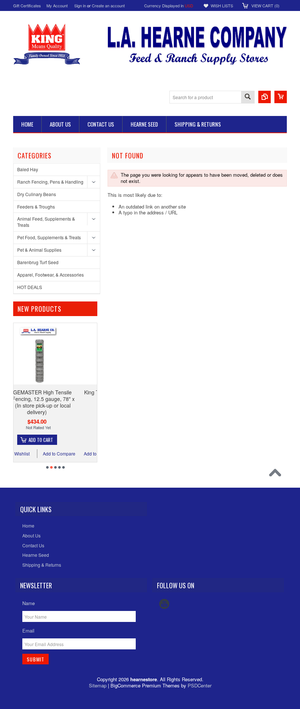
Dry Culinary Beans (36, 194)
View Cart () (265, 5)
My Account (57, 5)
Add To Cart (81, 439)
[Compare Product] (264, 97)
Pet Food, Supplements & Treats (49, 237)
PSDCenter (199, 685)
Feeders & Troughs (36, 206)
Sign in (80, 5)
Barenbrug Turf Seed (38, 262)
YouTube (164, 604)
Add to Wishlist (55, 453)
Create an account (108, 5)
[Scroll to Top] (277, 474)
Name (28, 603)
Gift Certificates (27, 5)
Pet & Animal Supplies (39, 250)
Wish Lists (222, 5)
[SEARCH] (247, 97)
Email (28, 630)
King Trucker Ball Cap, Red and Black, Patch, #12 (77, 395)
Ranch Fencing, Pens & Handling (50, 182)
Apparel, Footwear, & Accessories (50, 274)
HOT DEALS (29, 287)
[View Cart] (280, 97)
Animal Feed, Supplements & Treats (46, 221)
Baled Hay (27, 169)
